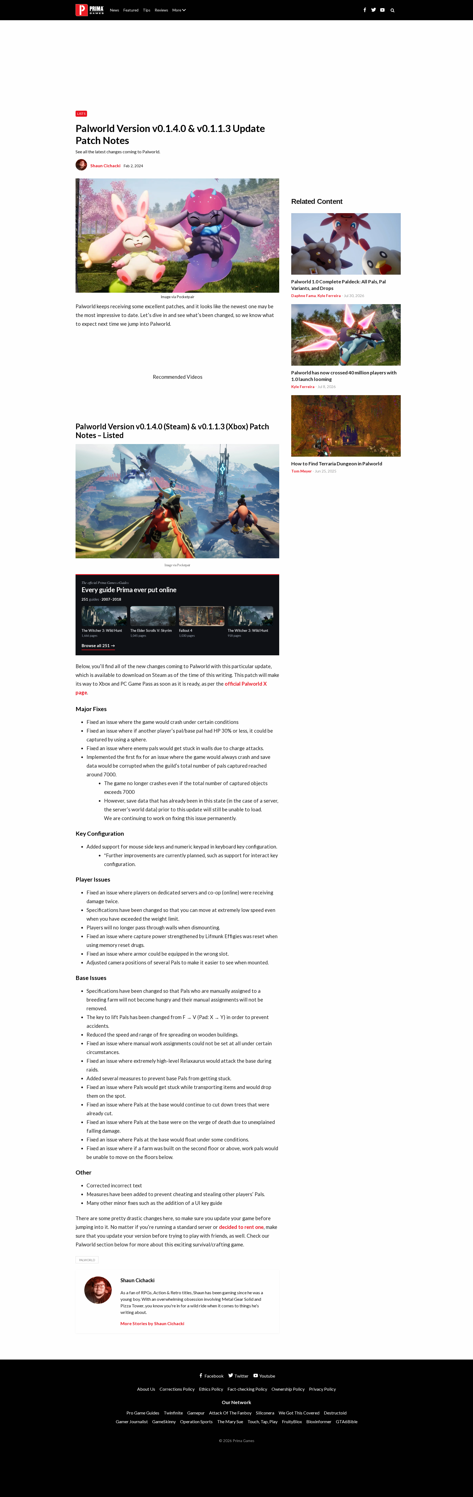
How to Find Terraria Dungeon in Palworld (336, 463)
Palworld (87, 1260)
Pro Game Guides (142, 1412)
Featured (131, 10)
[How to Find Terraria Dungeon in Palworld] (346, 426)
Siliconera (265, 1412)
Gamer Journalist (132, 1421)
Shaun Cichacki (105, 165)
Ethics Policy (211, 1389)
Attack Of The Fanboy (230, 1412)
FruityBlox (292, 1421)
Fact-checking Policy (247, 1389)
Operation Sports (196, 1421)
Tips (146, 10)
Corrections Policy (177, 1389)
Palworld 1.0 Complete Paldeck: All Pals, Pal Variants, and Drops (338, 285)
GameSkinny (164, 1421)
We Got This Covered (299, 1412)
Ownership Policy (288, 1389)
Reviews (161, 10)
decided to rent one (241, 1227)
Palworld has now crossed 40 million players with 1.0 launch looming (344, 376)
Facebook (214, 1375)
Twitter (241, 1375)
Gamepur (196, 1412)
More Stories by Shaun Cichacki (152, 1323)
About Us (180, 7)
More (182, 12)
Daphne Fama (303, 295)
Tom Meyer (301, 471)
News (114, 10)
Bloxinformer (318, 1421)
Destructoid (335, 1412)
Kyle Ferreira (329, 295)
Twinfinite (173, 1412)
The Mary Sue (230, 1421)
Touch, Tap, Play (262, 1421)
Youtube (266, 1375)
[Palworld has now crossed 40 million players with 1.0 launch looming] (346, 335)
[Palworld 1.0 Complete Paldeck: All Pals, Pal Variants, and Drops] (346, 244)
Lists (81, 113)
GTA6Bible (346, 1421)
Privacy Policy (322, 1389)
